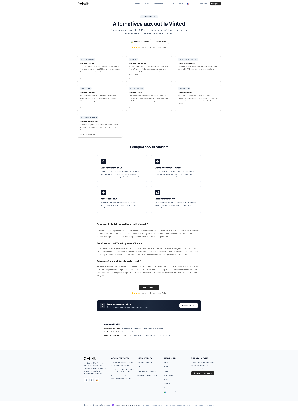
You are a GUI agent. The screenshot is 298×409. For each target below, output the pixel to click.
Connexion (203, 4)
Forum (166, 388)
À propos (167, 379)
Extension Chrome (141, 41)
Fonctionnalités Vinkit (112, 329)
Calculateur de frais (144, 367)
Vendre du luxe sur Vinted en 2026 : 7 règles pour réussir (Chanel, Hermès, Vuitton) (121, 377)
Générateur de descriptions (147, 375)
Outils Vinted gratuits (112, 332)
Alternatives (168, 375)
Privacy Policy (145, 405)
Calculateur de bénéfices (146, 371)
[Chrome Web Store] (97, 380)
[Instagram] (86, 380)
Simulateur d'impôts (144, 363)
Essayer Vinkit (161, 41)
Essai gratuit (215, 4)
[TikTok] (91, 380)
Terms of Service (157, 405)
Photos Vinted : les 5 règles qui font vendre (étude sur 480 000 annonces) (122, 370)
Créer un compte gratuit (203, 373)
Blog (166, 363)
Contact (167, 384)
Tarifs (166, 371)
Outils (166, 367)
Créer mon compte (187, 305)
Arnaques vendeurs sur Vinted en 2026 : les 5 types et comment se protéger (122, 364)
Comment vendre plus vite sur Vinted (117, 335)
